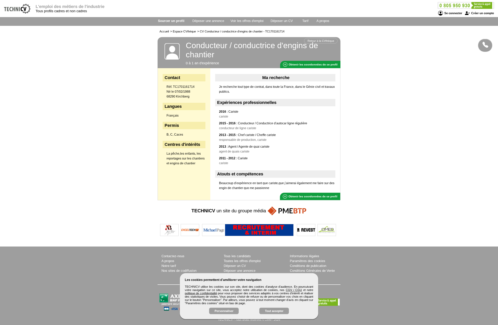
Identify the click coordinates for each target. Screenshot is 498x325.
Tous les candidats (237, 256)
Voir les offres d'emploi (247, 21)
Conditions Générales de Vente (312, 271)
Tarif (305, 21)
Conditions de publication (308, 266)
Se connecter (453, 13)
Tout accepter (274, 311)
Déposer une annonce (208, 21)
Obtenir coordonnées (313, 64)
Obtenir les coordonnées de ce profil (312, 196)
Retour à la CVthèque (321, 40)
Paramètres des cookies (307, 261)
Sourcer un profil (171, 21)
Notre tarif (168, 266)
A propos (323, 21)
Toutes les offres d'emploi (242, 261)
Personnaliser (224, 311)
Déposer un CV (282, 21)
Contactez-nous (172, 256)
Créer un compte (482, 13)
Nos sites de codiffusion (178, 271)
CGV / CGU (294, 290)
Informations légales (304, 256)
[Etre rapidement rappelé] (483, 45)
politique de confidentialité (201, 293)
